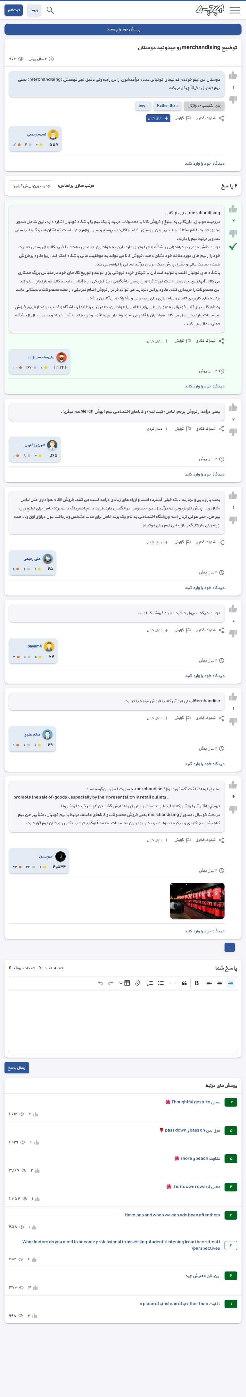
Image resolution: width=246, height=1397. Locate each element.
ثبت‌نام (14, 10)
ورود (34, 10)
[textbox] (123, 1021)
